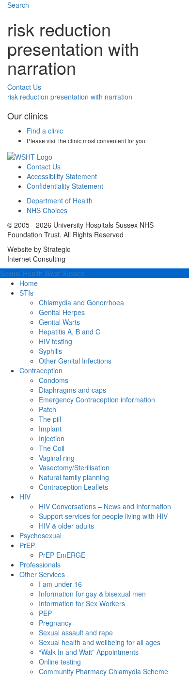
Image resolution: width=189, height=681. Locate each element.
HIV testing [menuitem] (55, 341)
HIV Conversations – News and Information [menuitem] (105, 506)
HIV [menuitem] (25, 496)
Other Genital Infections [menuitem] (75, 360)
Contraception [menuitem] (41, 370)
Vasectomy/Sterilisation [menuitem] (74, 467)
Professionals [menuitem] (40, 564)
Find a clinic (45, 130)
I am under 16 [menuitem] (60, 584)
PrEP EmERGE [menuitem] (62, 555)
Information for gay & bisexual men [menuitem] (92, 593)
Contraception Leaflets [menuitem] (73, 487)
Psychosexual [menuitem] (40, 535)
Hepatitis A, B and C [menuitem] (69, 331)
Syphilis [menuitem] (50, 351)
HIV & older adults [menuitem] (66, 526)
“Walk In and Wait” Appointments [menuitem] (89, 652)
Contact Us (24, 87)
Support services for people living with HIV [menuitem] (103, 516)
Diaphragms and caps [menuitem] (72, 390)
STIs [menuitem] (26, 293)
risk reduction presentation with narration (69, 96)
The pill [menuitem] (50, 419)
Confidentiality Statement (65, 186)
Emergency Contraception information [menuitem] (97, 399)
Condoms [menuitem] (53, 380)
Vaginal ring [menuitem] (57, 458)
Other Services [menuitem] (42, 574)
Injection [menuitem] (51, 438)
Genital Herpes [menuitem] (62, 312)
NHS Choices (47, 210)
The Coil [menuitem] (51, 448)
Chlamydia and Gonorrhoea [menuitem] (81, 302)
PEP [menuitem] (45, 613)
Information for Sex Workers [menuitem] (82, 603)
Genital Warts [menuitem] (59, 322)
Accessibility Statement (62, 176)
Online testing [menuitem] (60, 661)
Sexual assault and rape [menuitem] (76, 632)
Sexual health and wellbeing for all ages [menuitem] (99, 642)
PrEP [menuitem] (27, 545)
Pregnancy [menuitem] (55, 623)
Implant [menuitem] (50, 428)
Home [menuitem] (28, 283)
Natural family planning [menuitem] (74, 477)
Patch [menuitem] (47, 409)
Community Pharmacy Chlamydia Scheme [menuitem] (103, 671)
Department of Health (60, 200)
